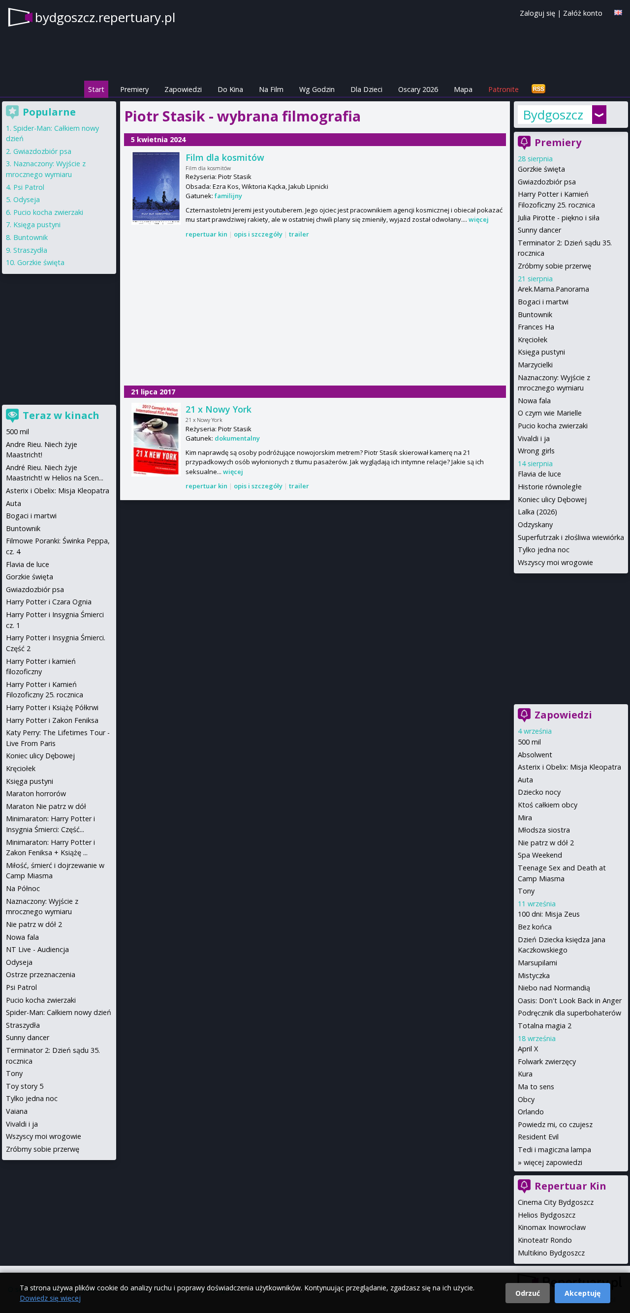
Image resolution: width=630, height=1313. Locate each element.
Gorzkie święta (541, 169)
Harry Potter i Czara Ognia (49, 601)
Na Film (271, 89)
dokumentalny (237, 438)
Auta (525, 779)
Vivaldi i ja (534, 438)
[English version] (618, 12)
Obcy (526, 1099)
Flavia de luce (539, 473)
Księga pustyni (541, 352)
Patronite (503, 89)
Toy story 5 (24, 1086)
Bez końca (535, 926)
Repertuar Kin (570, 1186)
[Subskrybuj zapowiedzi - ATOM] (538, 89)
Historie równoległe (550, 486)
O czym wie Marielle (550, 413)
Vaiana (17, 1111)
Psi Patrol (28, 187)
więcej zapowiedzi (553, 1162)
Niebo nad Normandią (554, 987)
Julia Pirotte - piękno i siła (558, 217)
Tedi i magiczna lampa (554, 1149)
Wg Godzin (317, 89)
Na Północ (23, 888)
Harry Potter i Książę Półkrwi (52, 707)
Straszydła (30, 250)
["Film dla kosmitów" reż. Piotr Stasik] (156, 188)
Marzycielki (535, 364)
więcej (479, 219)
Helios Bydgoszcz (546, 1215)
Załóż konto (582, 13)
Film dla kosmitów (225, 157)
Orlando (531, 1111)
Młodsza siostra (544, 830)
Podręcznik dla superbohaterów (569, 1012)
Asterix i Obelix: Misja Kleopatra (569, 767)
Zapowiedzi (183, 89)
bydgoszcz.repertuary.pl (105, 17)
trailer (299, 234)
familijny (228, 195)
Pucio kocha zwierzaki (553, 425)
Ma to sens (536, 1086)
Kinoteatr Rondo (545, 1240)
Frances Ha (536, 326)
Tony (526, 890)
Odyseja (26, 199)
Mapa (463, 89)
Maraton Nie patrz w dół (46, 806)
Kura (525, 1073)
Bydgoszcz (553, 114)
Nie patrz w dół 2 (546, 842)
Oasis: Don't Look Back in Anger (570, 1000)
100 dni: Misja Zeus (549, 914)
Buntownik (535, 314)
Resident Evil (538, 1136)
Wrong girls (536, 450)
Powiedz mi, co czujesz (555, 1124)
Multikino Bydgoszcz (551, 1252)
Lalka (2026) (537, 511)
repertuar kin (206, 234)
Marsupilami (537, 962)
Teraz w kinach (61, 415)
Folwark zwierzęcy (547, 1061)
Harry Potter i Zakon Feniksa (52, 720)
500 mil (529, 741)
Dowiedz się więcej (50, 1298)
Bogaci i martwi (543, 301)
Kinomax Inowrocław (552, 1227)
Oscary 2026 (418, 89)
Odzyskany (535, 524)
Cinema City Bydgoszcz (556, 1202)
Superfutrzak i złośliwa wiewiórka (571, 537)
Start (96, 89)
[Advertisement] (315, 313)
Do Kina (230, 89)
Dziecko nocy (539, 792)
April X (528, 1048)
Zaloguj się (537, 13)
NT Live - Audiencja (37, 949)
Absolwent (535, 754)
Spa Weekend (540, 855)
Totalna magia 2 (544, 1025)
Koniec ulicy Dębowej (552, 499)
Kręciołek (532, 339)
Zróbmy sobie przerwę (554, 265)
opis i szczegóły (258, 234)
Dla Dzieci (366, 89)
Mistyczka (534, 975)
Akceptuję (582, 1293)
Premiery (134, 89)
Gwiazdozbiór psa (547, 181)
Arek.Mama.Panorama (553, 289)
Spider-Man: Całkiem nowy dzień (58, 1012)
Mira (525, 817)
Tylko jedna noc (543, 549)
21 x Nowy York (219, 409)
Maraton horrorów (36, 793)
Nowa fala (534, 400)
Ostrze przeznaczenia (40, 974)
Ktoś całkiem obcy (547, 804)
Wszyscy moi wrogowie (555, 562)
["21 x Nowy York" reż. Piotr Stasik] (156, 440)
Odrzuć (527, 1293)
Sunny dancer (539, 230)
